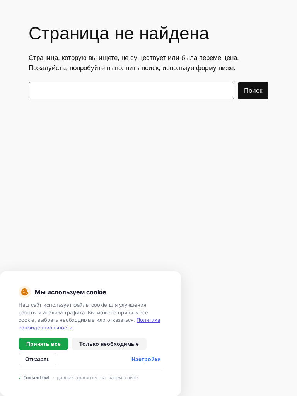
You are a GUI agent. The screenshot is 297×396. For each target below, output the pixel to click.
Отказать (37, 359)
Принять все (43, 344)
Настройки (146, 359)
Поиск (253, 90)
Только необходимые (109, 344)
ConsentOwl (36, 378)
